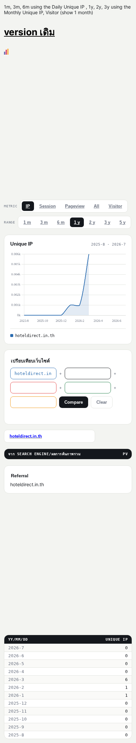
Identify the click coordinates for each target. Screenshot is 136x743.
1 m (27, 222)
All (96, 206)
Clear (101, 402)
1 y (77, 222)
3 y (107, 222)
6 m (61, 222)
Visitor (115, 206)
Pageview (75, 206)
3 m (44, 222)
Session (47, 206)
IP (28, 206)
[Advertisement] (68, 126)
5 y (122, 222)
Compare (73, 402)
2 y (92, 222)
